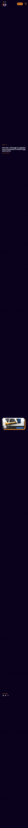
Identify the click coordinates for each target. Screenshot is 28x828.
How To (4, 144)
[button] (3, 695)
